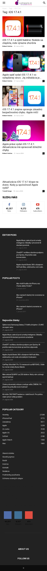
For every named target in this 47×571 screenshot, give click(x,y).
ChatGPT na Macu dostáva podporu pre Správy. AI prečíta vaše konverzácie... (29, 255)
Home (4, 8)
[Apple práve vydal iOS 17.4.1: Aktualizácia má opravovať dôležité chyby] (23, 130)
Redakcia (5, 471)
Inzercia (5, 464)
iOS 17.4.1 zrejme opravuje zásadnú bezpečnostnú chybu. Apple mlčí (22, 111)
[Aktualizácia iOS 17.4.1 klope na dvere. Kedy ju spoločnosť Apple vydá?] (23, 168)
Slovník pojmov (8, 457)
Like (9, 203)
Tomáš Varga (7, 191)
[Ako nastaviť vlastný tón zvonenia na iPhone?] (8, 298)
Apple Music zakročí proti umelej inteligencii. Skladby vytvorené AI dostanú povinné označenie (22, 336)
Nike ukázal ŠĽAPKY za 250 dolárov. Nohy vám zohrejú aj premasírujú (23, 375)
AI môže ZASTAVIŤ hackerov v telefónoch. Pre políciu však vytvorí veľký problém (22, 395)
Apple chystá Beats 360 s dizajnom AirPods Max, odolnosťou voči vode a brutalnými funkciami (20, 356)
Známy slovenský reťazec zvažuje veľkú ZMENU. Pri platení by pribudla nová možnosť (21, 385)
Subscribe (37, 203)
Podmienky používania (11, 475)
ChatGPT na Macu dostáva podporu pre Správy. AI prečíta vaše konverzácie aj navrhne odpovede (21, 346)
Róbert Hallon (7, 46)
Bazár (4, 460)
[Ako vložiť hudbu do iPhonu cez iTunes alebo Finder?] (8, 286)
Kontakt (5, 467)
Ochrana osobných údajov (12, 478)
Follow (23, 203)
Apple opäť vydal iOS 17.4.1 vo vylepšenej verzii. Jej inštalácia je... (21, 76)
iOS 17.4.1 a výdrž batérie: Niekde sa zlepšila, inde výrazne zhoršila (22, 41)
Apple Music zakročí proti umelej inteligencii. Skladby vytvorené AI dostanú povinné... (28, 242)
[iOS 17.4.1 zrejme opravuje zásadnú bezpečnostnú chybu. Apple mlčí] (23, 96)
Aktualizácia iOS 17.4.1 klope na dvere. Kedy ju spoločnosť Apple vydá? (20, 184)
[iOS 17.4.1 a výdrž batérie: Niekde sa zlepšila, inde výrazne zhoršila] (23, 26)
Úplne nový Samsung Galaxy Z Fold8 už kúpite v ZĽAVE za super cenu (23, 326)
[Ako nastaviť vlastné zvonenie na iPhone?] (8, 308)
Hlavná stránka (8, 453)
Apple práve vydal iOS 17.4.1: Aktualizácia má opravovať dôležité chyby (22, 147)
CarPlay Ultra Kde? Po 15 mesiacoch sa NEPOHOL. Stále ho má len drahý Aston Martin (23, 366)
